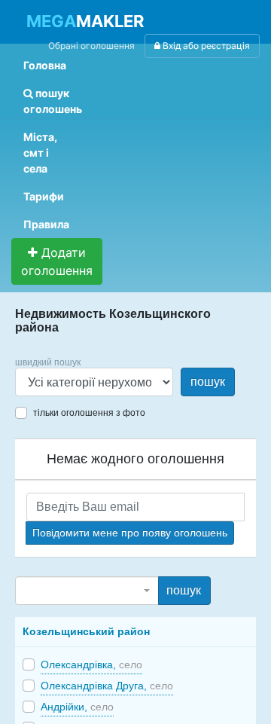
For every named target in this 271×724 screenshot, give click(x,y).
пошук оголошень (52, 101)
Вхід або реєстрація (205, 45)
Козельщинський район (86, 631)
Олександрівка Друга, (107, 686)
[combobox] (87, 590)
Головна (44, 65)
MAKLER (85, 21)
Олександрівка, (91, 664)
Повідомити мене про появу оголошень (129, 533)
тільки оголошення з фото (89, 413)
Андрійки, (77, 707)
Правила (46, 224)
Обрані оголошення (91, 45)
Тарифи (43, 196)
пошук (207, 381)
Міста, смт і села (40, 152)
